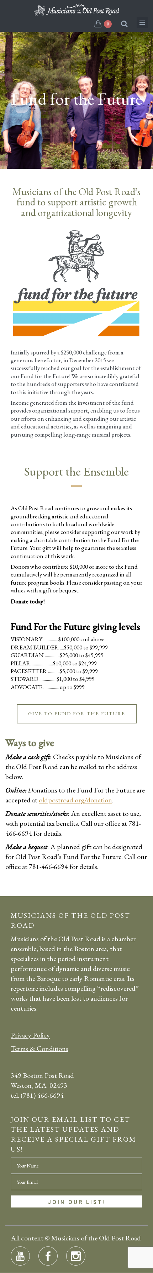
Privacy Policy (30, 1035)
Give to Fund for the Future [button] (76, 713)
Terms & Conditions (39, 1048)
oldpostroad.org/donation (75, 800)
